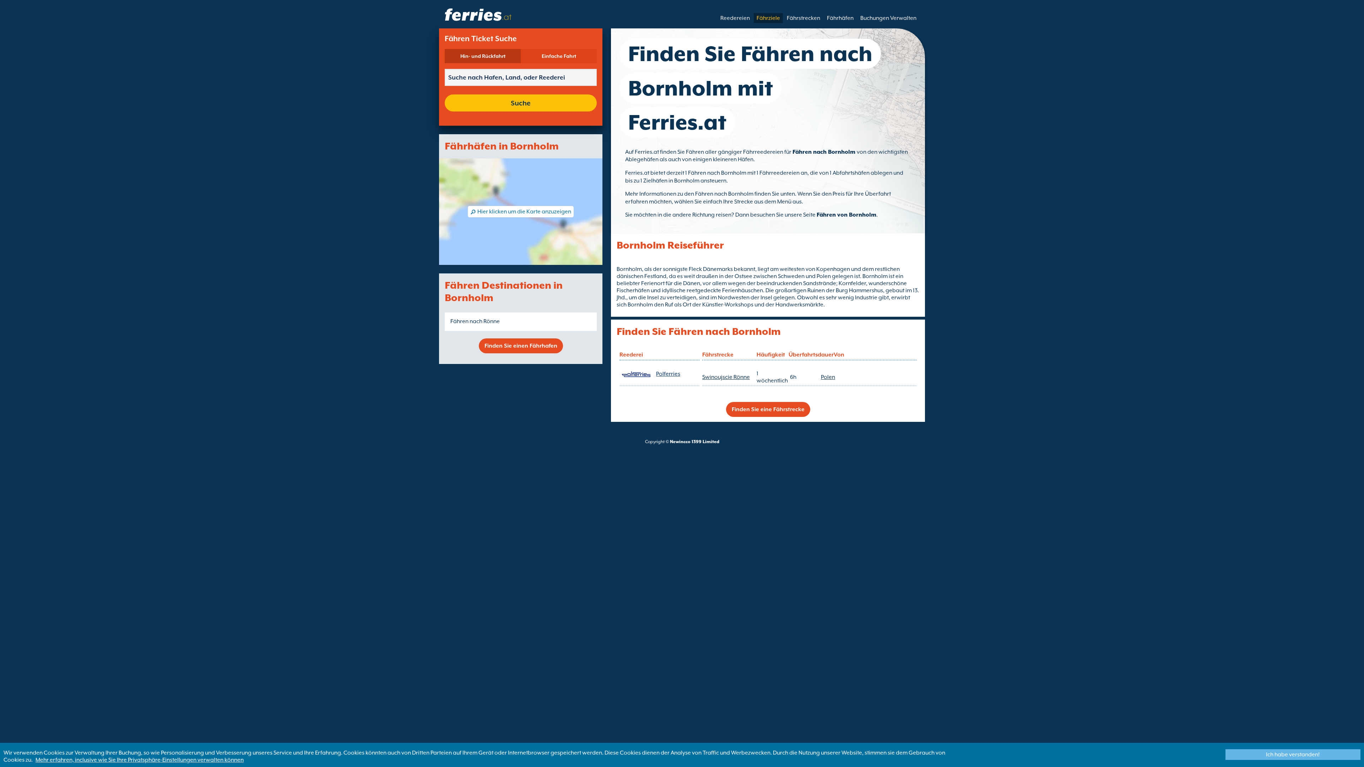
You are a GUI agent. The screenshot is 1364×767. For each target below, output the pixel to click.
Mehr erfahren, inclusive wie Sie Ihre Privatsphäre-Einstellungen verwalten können (140, 760)
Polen (828, 377)
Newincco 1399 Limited (694, 441)
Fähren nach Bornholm (824, 152)
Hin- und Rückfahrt (482, 56)
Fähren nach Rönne (475, 321)
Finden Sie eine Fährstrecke (768, 409)
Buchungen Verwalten (888, 18)
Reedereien (735, 18)
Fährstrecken (803, 18)
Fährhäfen (840, 18)
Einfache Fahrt (559, 56)
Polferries (668, 374)
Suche (521, 103)
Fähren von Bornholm (846, 215)
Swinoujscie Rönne (726, 377)
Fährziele (768, 18)
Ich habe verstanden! (1293, 754)
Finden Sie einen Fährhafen (521, 346)
